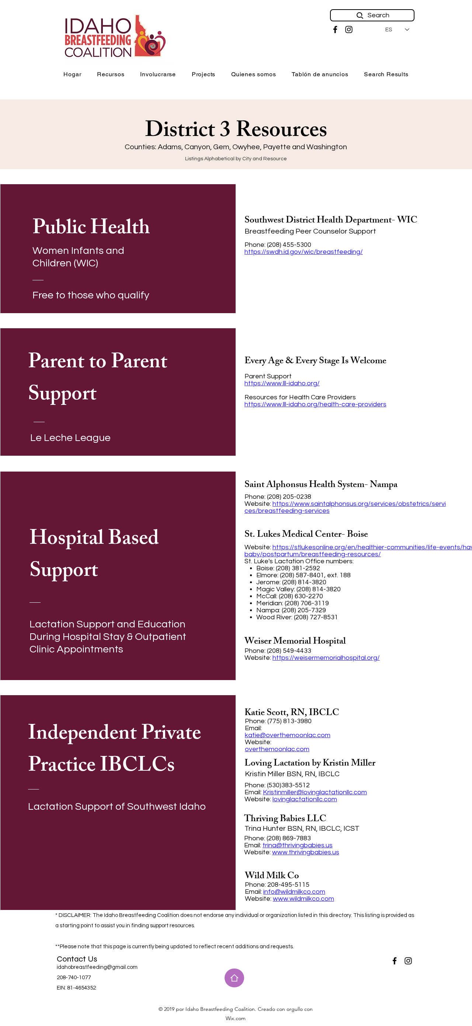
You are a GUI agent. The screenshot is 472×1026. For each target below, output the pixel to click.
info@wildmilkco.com (294, 891)
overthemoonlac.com (277, 749)
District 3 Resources (236, 132)
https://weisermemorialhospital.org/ (326, 657)
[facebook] (335, 29)
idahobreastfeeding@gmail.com (97, 967)
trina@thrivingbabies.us (298, 845)
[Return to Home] (234, 978)
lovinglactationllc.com (305, 799)
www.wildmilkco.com (303, 898)
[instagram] (349, 29)
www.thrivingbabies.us (305, 852)
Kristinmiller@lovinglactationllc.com (315, 792)
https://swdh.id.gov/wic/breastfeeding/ (303, 251)
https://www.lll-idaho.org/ (282, 383)
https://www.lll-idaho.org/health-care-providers (315, 404)
